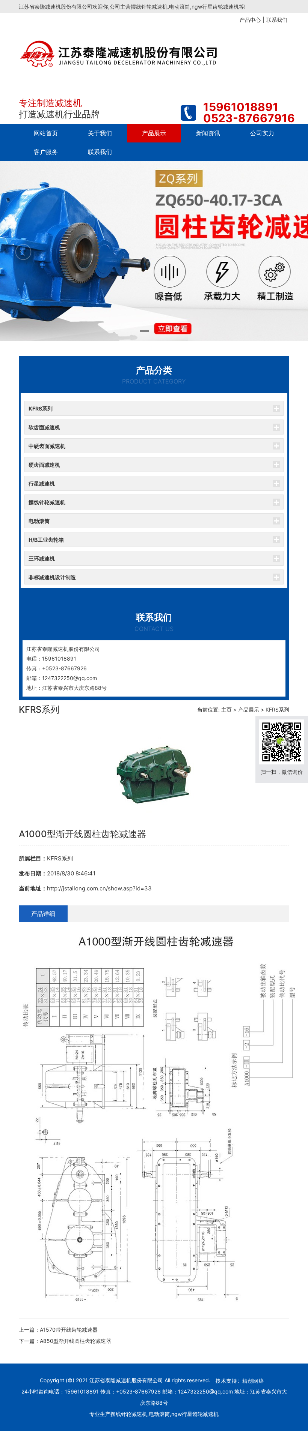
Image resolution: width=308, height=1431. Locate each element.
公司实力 (262, 133)
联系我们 (100, 152)
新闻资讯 (208, 133)
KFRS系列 (41, 408)
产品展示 (154, 133)
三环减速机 (42, 558)
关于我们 (100, 133)
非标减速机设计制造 (52, 577)
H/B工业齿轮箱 (46, 539)
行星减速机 (42, 483)
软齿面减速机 (44, 427)
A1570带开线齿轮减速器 (69, 1329)
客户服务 (46, 152)
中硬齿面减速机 (47, 446)
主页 (226, 709)
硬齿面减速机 (44, 465)
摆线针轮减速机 (47, 502)
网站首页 (46, 133)
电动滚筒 (39, 521)
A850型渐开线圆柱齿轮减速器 (75, 1341)
